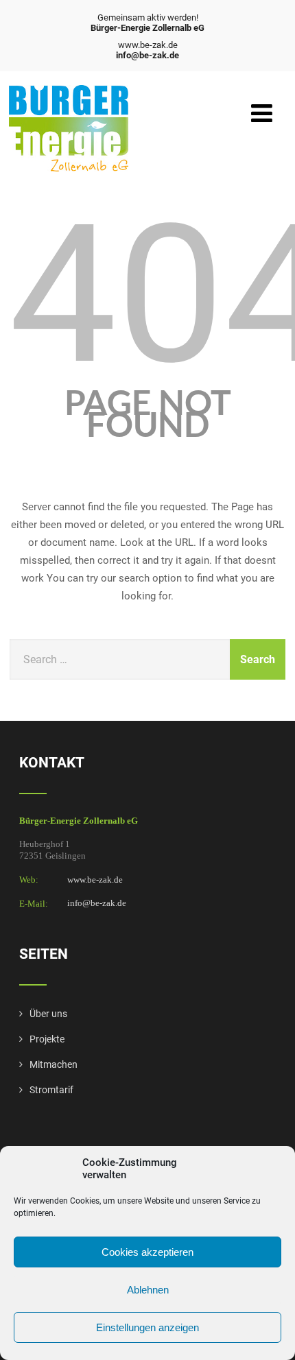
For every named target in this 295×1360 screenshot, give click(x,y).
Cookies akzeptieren (147, 1252)
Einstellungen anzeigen (147, 1327)
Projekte (47, 1039)
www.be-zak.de (95, 879)
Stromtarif (51, 1089)
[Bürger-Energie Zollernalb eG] (68, 91)
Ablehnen (148, 1290)
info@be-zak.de (96, 903)
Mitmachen (54, 1064)
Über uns (48, 1013)
